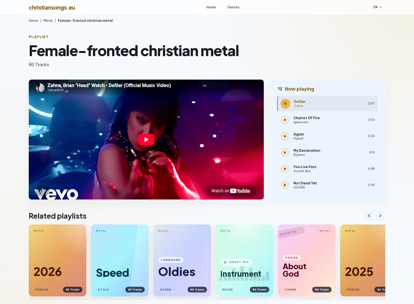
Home (211, 7)
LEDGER (299, 187)
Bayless (299, 155)
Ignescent (300, 122)
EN (378, 7)
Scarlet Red (302, 171)
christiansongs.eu (52, 7)
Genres (233, 7)
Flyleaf (298, 138)
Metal (48, 20)
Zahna (298, 106)
